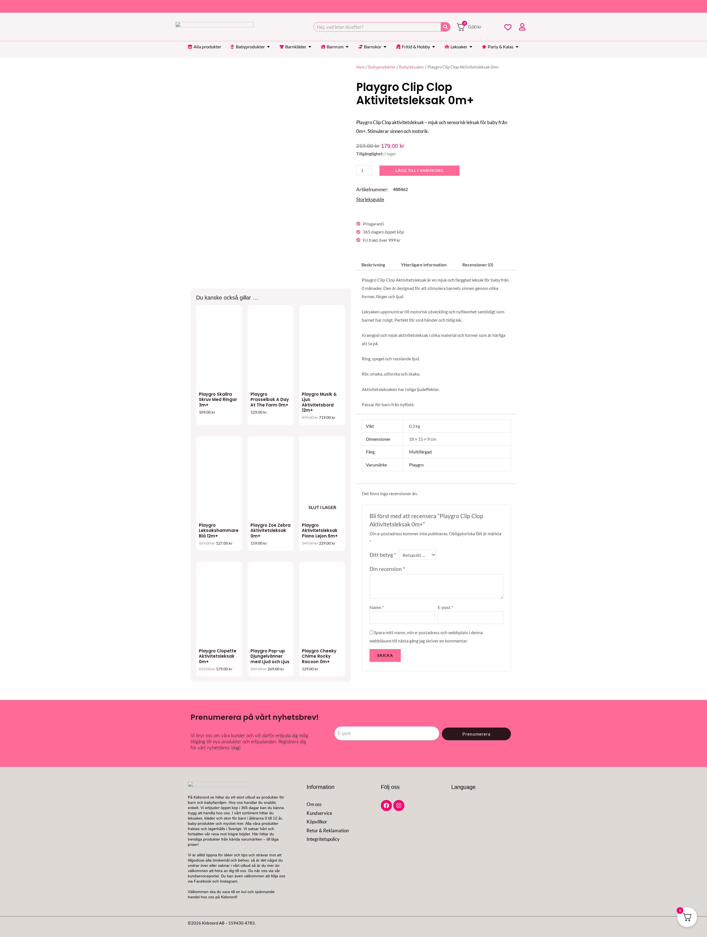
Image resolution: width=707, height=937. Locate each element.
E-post (445, 607)
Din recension (387, 569)
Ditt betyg (383, 555)
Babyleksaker (411, 66)
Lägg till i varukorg (419, 170)
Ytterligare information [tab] (424, 264)
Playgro (416, 464)
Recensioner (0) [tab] (477, 264)
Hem (360, 66)
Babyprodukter (382, 66)
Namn (377, 607)
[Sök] (445, 26)
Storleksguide (370, 199)
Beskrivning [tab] (373, 264)
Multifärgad (420, 451)
